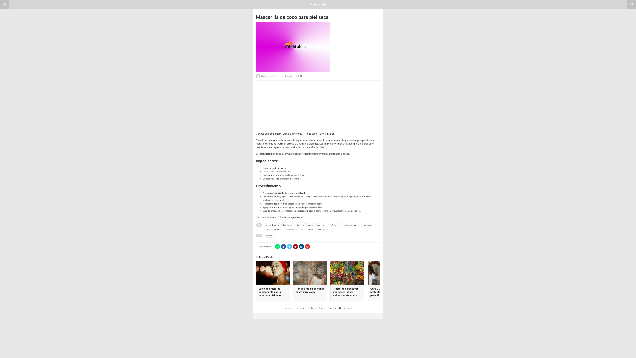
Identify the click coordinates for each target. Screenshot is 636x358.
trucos (311, 229)
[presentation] (374, 282)
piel (267, 229)
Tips (301, 229)
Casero (300, 225)
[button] (4, 4)
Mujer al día (318, 4)
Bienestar (300, 308)
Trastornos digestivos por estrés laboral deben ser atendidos (345, 292)
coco (310, 225)
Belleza (312, 308)
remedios (290, 229)
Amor (322, 308)
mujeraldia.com (272, 76)
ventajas (322, 229)
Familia (332, 308)
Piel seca (277, 229)
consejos (321, 225)
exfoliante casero (351, 225)
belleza (269, 235)
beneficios (287, 225)
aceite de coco (272, 225)
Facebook (347, 308)
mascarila (368, 225)
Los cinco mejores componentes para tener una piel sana (270, 292)
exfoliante (334, 225)
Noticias (288, 308)
